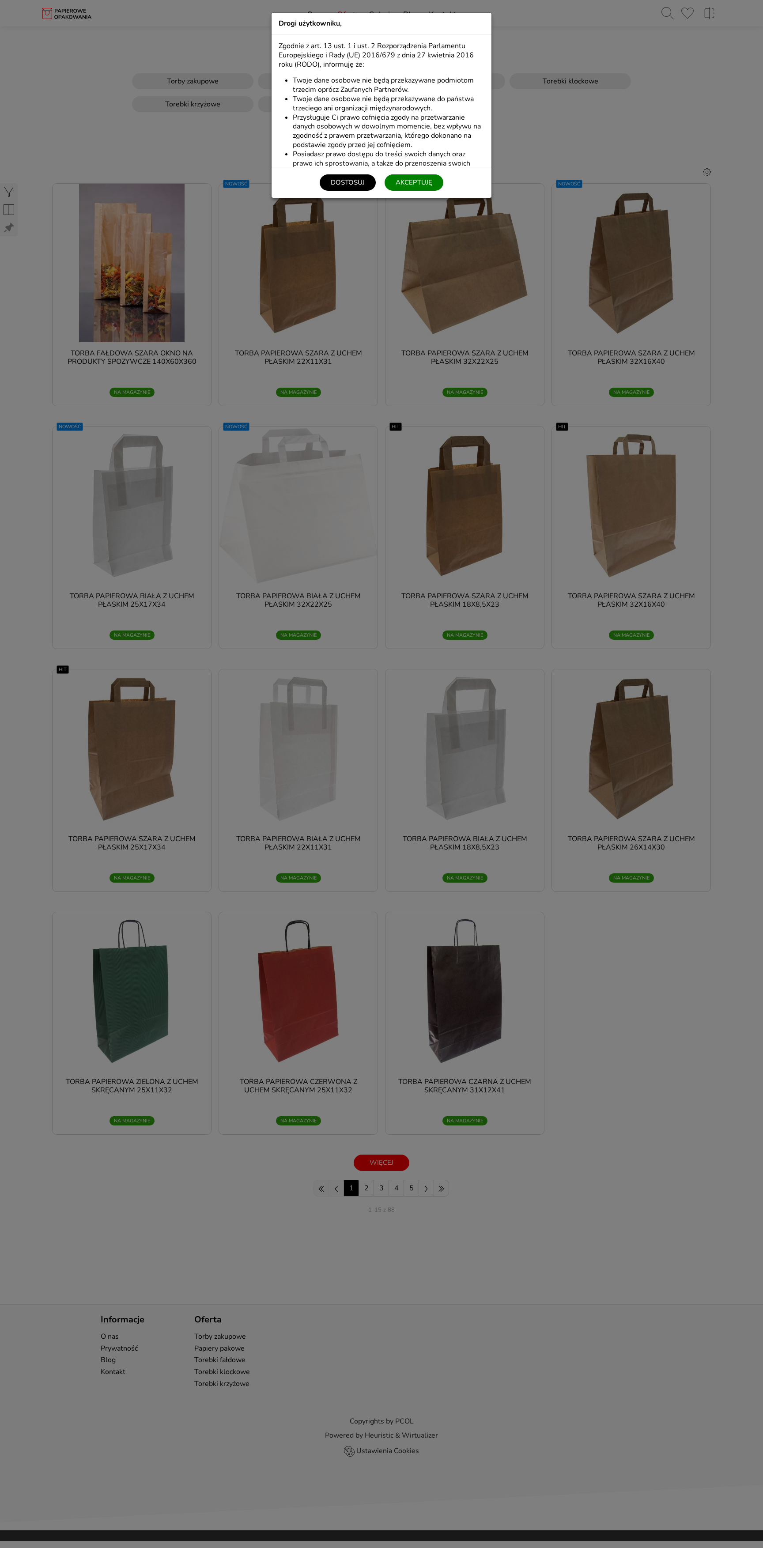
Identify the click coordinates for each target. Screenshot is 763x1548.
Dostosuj (348, 182)
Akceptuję (414, 182)
